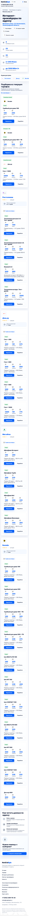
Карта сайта (5, 894)
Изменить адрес (10, 35)
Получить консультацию (15, 853)
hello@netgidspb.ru (7, 900)
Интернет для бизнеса (8, 874)
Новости (4, 879)
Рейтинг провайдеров (8, 877)
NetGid (5, 2)
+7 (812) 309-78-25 (8, 897)
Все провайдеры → (5, 92)
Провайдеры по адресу (15, 10)
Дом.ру (18, 78)
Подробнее (20, 121)
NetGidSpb (5, 10)
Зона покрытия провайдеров (9, 882)
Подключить (8, 121)
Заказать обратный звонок (7, 6)
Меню (25, 1)
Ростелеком (8, 78)
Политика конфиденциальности (10, 887)
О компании (5, 885)
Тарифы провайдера (9, 210)
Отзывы (4, 870)
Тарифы (4, 872)
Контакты (4, 889)
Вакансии (4, 891)
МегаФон (6, 434)
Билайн (5, 545)
